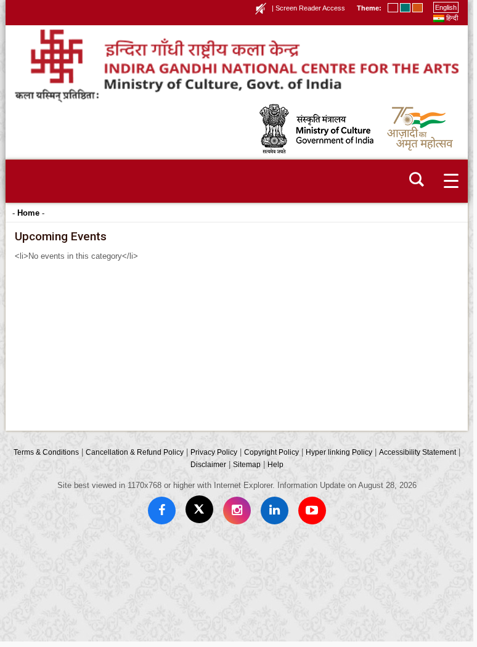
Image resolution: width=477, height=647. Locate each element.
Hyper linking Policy (339, 452)
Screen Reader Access (310, 8)
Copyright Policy (271, 452)
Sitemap (247, 464)
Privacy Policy (213, 452)
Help (275, 464)
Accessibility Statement (417, 452)
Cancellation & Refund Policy (135, 452)
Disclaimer (208, 464)
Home (28, 213)
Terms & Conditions (46, 452)
